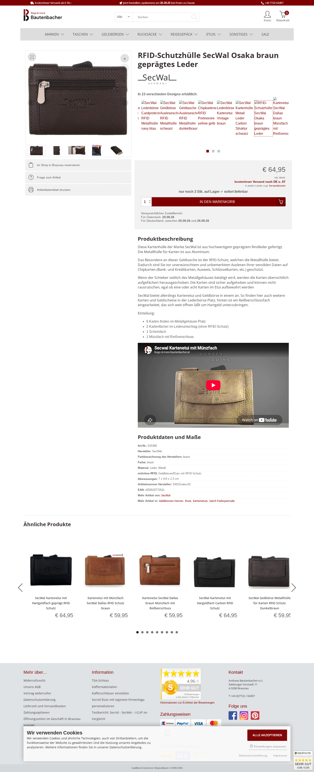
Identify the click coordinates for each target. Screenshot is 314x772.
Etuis (211, 34)
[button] (207, 151)
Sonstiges (238, 34)
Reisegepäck (181, 34)
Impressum (280, 755)
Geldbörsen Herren (171, 501)
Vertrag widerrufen (37, 693)
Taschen (80, 34)
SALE (265, 34)
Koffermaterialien (104, 687)
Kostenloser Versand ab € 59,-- (53, 3)
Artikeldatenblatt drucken (53, 189)
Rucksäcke (147, 34)
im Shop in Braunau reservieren (58, 165)
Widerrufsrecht (34, 680)
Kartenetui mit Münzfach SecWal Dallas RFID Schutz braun (105, 603)
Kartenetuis (200, 501)
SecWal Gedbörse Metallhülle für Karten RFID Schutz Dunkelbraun (270, 603)
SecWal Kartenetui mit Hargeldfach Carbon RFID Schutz (215, 603)
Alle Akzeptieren (267, 735)
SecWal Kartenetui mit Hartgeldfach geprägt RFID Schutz (51, 603)
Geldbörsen (113, 34)
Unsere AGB (32, 687)
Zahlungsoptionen (36, 712)
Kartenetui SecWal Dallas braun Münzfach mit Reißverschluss (160, 603)
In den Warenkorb (217, 202)
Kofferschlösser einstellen (110, 693)
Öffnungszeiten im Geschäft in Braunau (52, 719)
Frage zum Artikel (49, 177)
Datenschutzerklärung (39, 700)
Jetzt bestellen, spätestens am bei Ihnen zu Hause (159, 3)
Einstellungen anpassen (269, 746)
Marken (52, 34)
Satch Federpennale (222, 501)
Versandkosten (277, 185)
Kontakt (29, 725)
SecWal (165, 495)
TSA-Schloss (100, 680)
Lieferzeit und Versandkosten (44, 706)
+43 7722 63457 (274, 3)
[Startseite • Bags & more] (43, 14)
